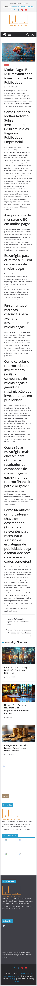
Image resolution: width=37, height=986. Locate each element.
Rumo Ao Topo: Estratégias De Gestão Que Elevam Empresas (17, 670)
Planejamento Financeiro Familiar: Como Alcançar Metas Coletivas (16, 748)
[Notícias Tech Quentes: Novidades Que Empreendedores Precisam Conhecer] (18, 686)
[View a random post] (32, 34)
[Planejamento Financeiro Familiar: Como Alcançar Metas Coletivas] (18, 726)
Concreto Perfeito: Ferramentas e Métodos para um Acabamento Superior (19, 633)
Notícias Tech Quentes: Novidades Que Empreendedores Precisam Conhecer (17, 709)
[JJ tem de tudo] (11, 810)
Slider (6, 65)
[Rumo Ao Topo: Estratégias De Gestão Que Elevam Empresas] (18, 648)
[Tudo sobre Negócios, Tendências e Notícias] (4, 34)
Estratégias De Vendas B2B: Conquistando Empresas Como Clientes (17, 622)
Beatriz (18, 87)
